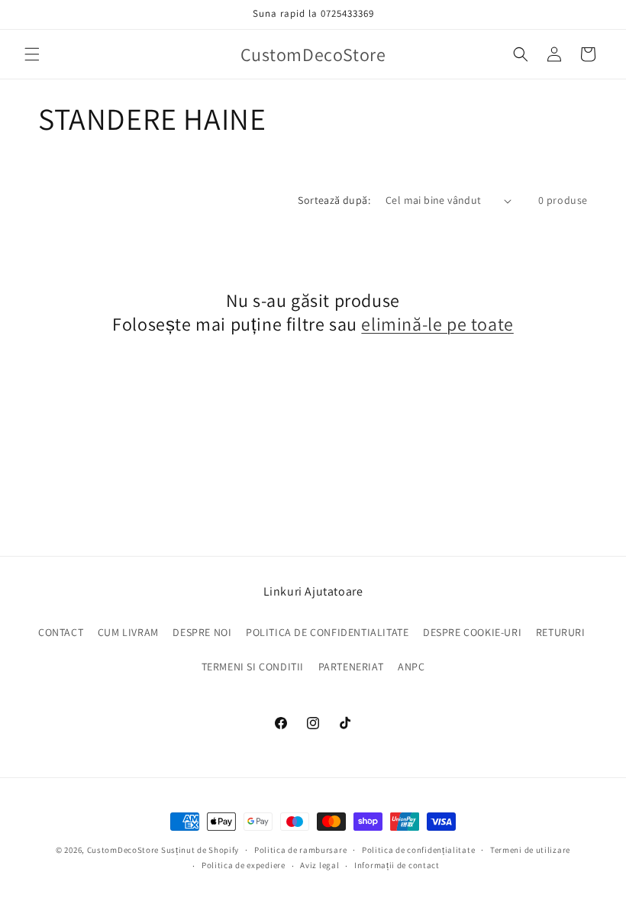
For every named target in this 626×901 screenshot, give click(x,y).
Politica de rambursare (300, 849)
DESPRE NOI (202, 632)
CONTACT (60, 632)
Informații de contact (397, 865)
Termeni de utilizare (530, 849)
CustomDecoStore (123, 849)
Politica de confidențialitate (418, 849)
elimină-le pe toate (437, 324)
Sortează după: (334, 200)
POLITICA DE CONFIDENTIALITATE (327, 632)
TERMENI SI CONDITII (253, 666)
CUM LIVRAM (128, 632)
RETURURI (561, 632)
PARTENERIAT (351, 666)
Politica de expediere (244, 865)
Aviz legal (319, 865)
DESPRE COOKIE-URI (472, 632)
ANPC (411, 666)
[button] (32, 54)
